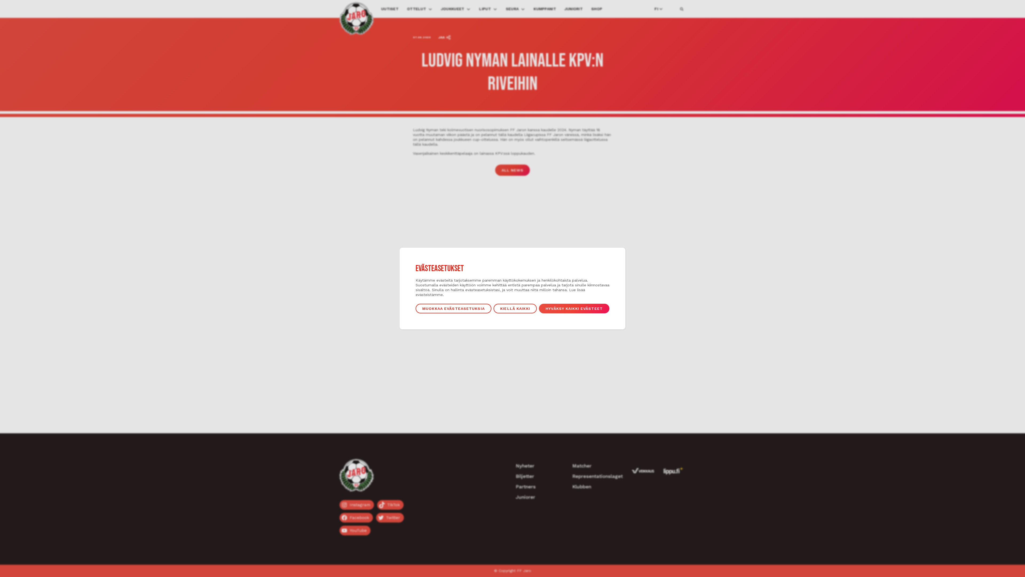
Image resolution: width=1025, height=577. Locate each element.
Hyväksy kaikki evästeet (574, 308)
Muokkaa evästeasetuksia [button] (453, 308)
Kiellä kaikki (515, 308)
